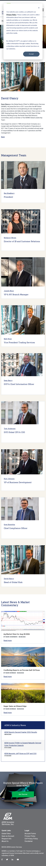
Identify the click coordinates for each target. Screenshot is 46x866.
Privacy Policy (30, 836)
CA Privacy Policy (31, 839)
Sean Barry (8, 380)
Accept (31, 54)
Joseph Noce (9, 291)
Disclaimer (29, 841)
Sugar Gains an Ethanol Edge (15, 706)
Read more (8, 641)
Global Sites (6, 834)
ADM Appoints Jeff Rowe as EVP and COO (20, 754)
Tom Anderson (10, 429)
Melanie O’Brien (10, 238)
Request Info (6, 839)
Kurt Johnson (9, 479)
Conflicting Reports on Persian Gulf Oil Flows (22, 670)
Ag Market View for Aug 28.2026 (17, 634)
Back (3, 137)
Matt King (8, 339)
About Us (5, 841)
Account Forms (30, 834)
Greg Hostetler (9, 525)
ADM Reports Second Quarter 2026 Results (20, 732)
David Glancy (9, 579)
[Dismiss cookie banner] (39, 7)
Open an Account (8, 836)
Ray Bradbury (9, 193)
